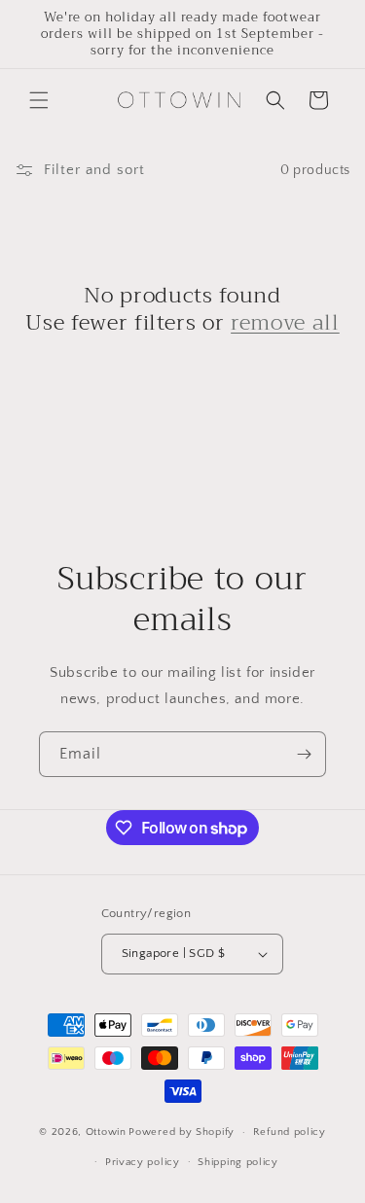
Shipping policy (238, 1162)
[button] (39, 100)
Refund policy (289, 1132)
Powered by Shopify (181, 1132)
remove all (285, 322)
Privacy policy (142, 1162)
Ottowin (106, 1132)
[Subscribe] (303, 754)
